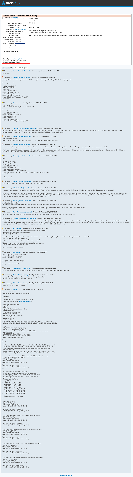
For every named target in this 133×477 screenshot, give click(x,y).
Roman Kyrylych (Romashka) (22, 71)
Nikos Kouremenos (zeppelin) (22, 212)
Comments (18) (7, 68)
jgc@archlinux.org (25, 301)
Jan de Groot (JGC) (15, 20)
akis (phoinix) (12, 18)
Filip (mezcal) (17, 289)
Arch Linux (11, 3)
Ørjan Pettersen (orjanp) (20, 275)
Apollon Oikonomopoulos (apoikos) (24, 128)
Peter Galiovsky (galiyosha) (21, 77)
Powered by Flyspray (66, 475)
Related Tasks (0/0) (21, 68)
